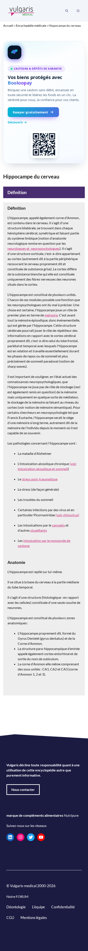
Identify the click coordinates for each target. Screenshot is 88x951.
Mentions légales (34, 917)
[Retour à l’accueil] (21, 10)
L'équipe (38, 907)
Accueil (8, 25)
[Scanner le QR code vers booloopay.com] (44, 144)
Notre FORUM (17, 896)
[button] (66, 10)
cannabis (58, 525)
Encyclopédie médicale (31, 25)
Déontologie (16, 907)
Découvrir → (17, 122)
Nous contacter (23, 789)
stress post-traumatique (39, 479)
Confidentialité (63, 907)
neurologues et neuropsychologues (33, 248)
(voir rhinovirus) (67, 515)
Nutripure (71, 815)
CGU (10, 917)
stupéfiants (38, 530)
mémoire (51, 315)
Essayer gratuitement (30, 112)
